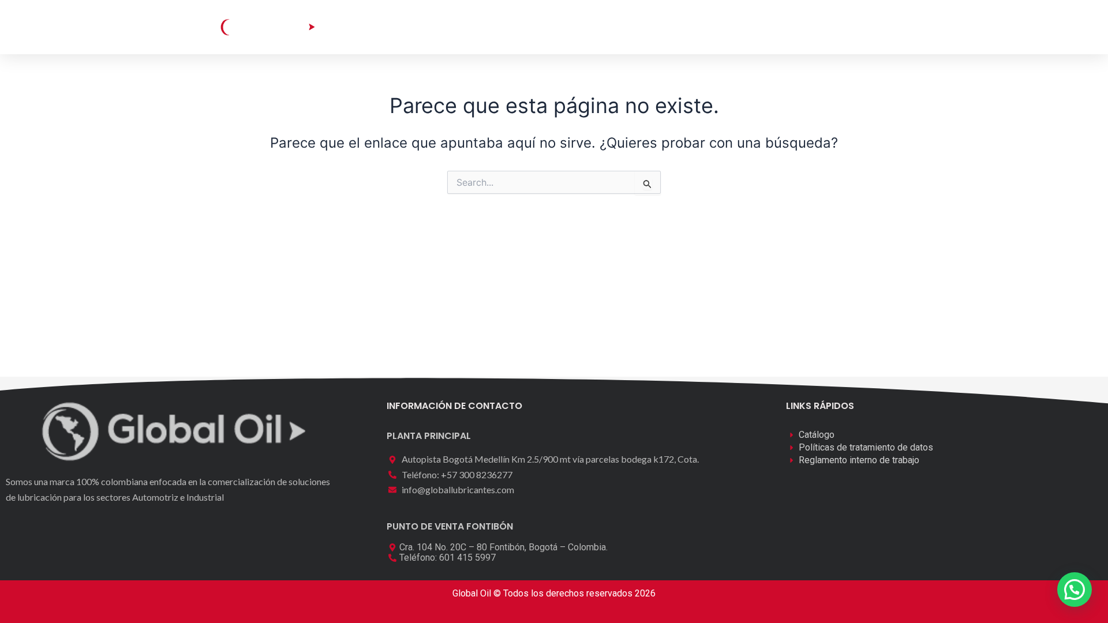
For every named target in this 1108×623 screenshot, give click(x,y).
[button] (840, 26)
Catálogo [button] (446, 26)
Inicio (391, 26)
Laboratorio (532, 26)
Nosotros (601, 26)
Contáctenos (674, 26)
